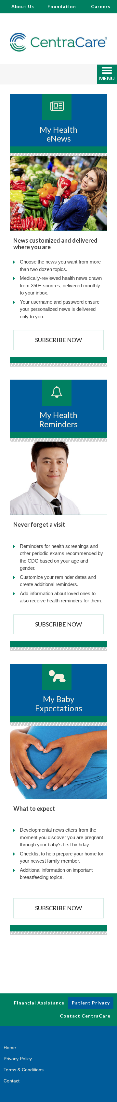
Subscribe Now (58, 339)
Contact (12, 1080)
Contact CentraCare (85, 1016)
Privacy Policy (18, 1058)
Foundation (61, 6)
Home (10, 1047)
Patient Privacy (91, 1002)
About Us (22, 6)
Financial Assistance (39, 1002)
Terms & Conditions (24, 1069)
